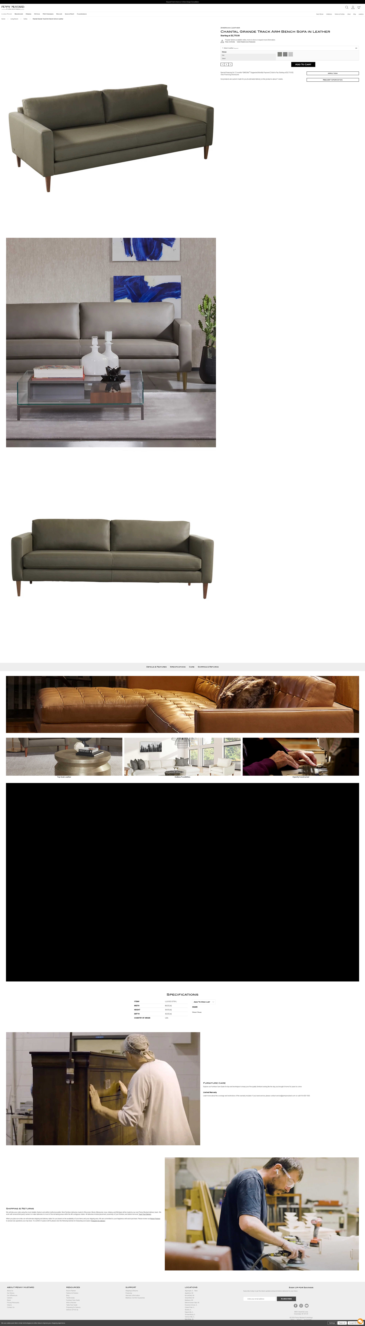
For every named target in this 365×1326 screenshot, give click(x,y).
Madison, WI (189, 1300)
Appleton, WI (189, 1293)
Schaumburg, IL (190, 1314)
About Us (10, 1291)
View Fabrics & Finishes (246, 42)
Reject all (342, 1323)
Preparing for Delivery (73, 1307)
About (349, 14)
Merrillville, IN (189, 1319)
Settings (332, 1323)
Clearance (82, 14)
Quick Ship (69, 14)
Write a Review (71, 1302)
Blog (354, 14)
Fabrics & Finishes (340, 14)
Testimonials (70, 1298)
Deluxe (224, 52)
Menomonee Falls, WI (192, 1302)
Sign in (352, 7)
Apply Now (333, 73)
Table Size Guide (71, 1305)
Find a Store (230, 42)
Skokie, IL (188, 1310)
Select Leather (230, 48)
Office (37, 14)
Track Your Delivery (145, 1214)
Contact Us (10, 1307)
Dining (28, 14)
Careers (9, 1298)
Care (191, 667)
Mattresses (48, 14)
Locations (361, 14)
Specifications (178, 667)
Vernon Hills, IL (189, 1317)
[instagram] (301, 1306)
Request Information (333, 80)
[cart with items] (359, 7)
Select (224, 58)
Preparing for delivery (98, 1221)
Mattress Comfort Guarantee (135, 1298)
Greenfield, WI (189, 1298)
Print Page (197, 1012)
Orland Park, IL (189, 1307)
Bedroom (19, 14)
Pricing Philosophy (13, 1302)
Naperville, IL (189, 1312)
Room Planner (319, 14)
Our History (10, 1293)
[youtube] (306, 1306)
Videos (9, 1305)
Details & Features (156, 667)
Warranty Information (133, 1295)
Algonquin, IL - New (191, 1291)
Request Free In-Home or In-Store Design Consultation (182, 2)
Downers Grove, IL (191, 1305)
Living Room (6, 14)
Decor (59, 14)
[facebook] (295, 1306)
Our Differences (12, 1295)
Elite (223, 55)
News (9, 1300)
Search (346, 7)
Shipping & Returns (208, 667)
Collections (329, 14)
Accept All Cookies (355, 1323)
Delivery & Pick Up (72, 1310)
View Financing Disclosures (230, 74)
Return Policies (155, 1219)
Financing (129, 1293)
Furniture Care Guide (73, 1300)
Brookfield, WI (189, 1295)
